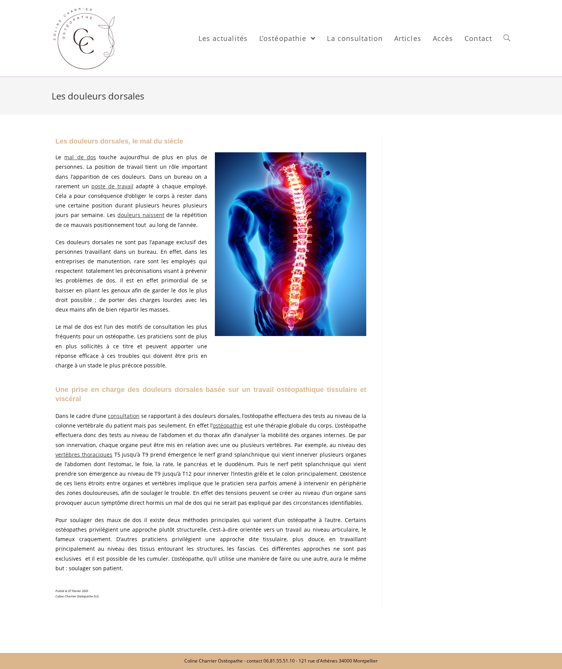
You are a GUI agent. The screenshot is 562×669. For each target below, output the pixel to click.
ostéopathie (228, 425)
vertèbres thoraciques (83, 454)
